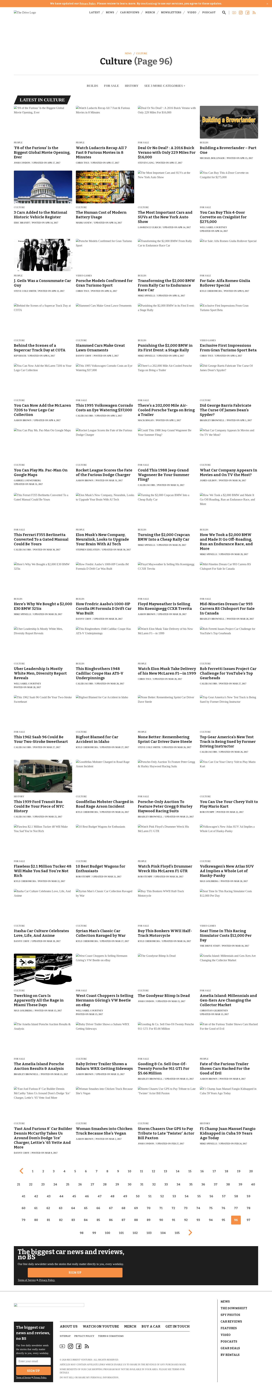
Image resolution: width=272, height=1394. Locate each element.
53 (174, 1196)
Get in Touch (177, 1326)
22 (30, 1184)
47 (100, 1196)
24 (55, 1184)
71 (161, 1208)
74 (198, 1208)
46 (87, 1196)
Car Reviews (129, 12)
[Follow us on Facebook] (247, 12)
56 (211, 1196)
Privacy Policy (88, 3)
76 (223, 1208)
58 (236, 1196)
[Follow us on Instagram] (241, 12)
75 (211, 1208)
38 (228, 1184)
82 (61, 1220)
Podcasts (229, 1341)
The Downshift (234, 1308)
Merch (150, 12)
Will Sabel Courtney (213, 227)
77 (236, 1208)
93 (198, 1220)
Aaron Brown (22, 420)
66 (98, 1208)
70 (148, 1208)
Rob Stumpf (207, 812)
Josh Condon (22, 163)
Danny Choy (83, 356)
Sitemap (65, 1336)
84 (86, 1220)
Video (191, 12)
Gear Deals (230, 1348)
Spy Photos (230, 1315)
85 (98, 1220)
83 (73, 1220)
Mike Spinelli (146, 295)
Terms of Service (27, 1280)
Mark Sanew (84, 222)
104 (163, 1233)
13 (165, 1171)
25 (67, 1184)
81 (48, 1220)
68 (123, 1208)
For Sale (111, 85)
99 (94, 1233)
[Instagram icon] (70, 1346)
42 (36, 1196)
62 (48, 1208)
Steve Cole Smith (25, 291)
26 (80, 1184)
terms (175, 1369)
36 (203, 1184)
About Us (69, 1326)
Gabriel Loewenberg (27, 480)
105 (177, 1233)
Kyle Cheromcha (211, 291)
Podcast (209, 12)
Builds (92, 85)
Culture (141, 53)
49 (125, 1196)
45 (74, 1196)
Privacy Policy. (46, 1280)
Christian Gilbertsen (214, 1010)
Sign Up (75, 1272)
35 (191, 1184)
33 (166, 1184)
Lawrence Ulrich (149, 227)
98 (81, 1233)
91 (173, 1220)
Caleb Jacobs (84, 415)
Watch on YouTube (101, 1326)
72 (173, 1208)
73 (185, 1208)
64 (73, 1208)
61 (36, 1208)
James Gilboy (208, 480)
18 (226, 1171)
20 (251, 1171)
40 (253, 1184)
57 (224, 1196)
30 (129, 1184)
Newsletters (171, 12)
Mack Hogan (146, 420)
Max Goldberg (209, 881)
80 (36, 1220)
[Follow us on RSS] (254, 12)
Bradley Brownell (212, 420)
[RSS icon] (86, 1346)
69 (136, 1208)
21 (18, 1184)
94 (211, 1220)
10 (129, 1171)
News (110, 12)
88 (136, 1220)
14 (177, 1171)
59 (248, 1196)
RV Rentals (230, 1355)
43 (49, 1196)
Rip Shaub (20, 356)
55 (199, 1196)
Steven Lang (146, 163)
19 (238, 1171)
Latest (94, 12)
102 (135, 1233)
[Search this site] (224, 12)
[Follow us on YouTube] (234, 12)
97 (248, 1220)
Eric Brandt (22, 222)
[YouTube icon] (62, 1346)
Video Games (84, 276)
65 (86, 1208)
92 (186, 1220)
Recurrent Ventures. (80, 1359)
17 (214, 1171)
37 (215, 1184)
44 (61, 1196)
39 (240, 1184)
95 (223, 1220)
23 (43, 1184)
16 (202, 1171)
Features (229, 1328)
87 (123, 1220)
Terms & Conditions (111, 1336)
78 (248, 1208)
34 (178, 1184)
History (131, 85)
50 (138, 1196)
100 (107, 1233)
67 (111, 1208)
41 (23, 1196)
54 (187, 1196)
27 (92, 1184)
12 (153, 1171)
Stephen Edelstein (88, 549)
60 (23, 1208)
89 (148, 1220)
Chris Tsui (82, 163)
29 (117, 1184)
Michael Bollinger (212, 158)
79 (23, 1220)
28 (105, 1184)
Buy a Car (151, 1326)
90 (161, 1220)
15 (190, 1171)
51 (150, 1196)
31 (141, 1184)
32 (154, 1184)
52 (162, 1196)
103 (149, 1233)
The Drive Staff (210, 946)
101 (121, 1233)
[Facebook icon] (78, 1346)
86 (111, 1220)
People (18, 143)
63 (60, 1208)
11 (141, 1171)
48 (112, 1196)
